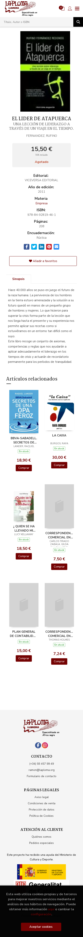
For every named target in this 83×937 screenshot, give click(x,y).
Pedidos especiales (41, 843)
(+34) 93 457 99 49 (41, 764)
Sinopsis (18, 279)
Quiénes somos (41, 837)
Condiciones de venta (41, 803)
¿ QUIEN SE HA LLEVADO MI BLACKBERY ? (24, 528)
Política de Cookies (41, 816)
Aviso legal (41, 797)
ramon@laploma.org (42, 770)
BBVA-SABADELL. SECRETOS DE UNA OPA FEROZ (24, 440)
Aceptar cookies (41, 927)
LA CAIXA (59, 435)
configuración (41, 914)
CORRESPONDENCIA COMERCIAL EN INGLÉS (59, 634)
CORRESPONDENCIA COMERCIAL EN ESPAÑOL (59, 535)
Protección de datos (41, 810)
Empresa (41, 203)
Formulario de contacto (41, 776)
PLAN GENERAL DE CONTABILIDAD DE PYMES (24, 634)
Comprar (23, 468)
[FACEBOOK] (38, 745)
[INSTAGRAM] (45, 745)
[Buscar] (78, 22)
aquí (51, 909)
